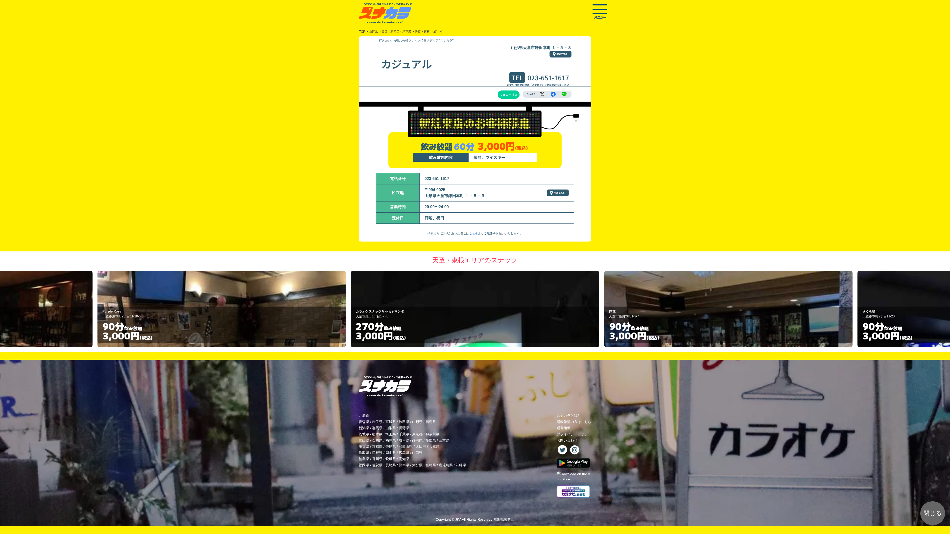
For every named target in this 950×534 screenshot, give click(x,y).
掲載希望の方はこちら (574, 422)
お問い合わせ (567, 440)
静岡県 (417, 440)
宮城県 (390, 422)
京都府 (377, 446)
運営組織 (563, 428)
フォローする (509, 94)
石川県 (377, 440)
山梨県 (390, 428)
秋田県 (404, 422)
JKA (458, 519)
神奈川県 (432, 434)
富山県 (364, 440)
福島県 (431, 422)
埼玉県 (390, 434)
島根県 (377, 453)
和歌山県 (406, 446)
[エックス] (542, 94)
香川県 (377, 459)
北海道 (364, 416)
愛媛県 (390, 459)
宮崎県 (431, 465)
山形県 (417, 422)
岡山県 (390, 453)
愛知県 (431, 440)
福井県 (390, 440)
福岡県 (364, 465)
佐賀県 (377, 465)
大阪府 (421, 446)
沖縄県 (461, 465)
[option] (221, 309)
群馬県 (377, 428)
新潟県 (364, 428)
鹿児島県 (446, 465)
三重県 (444, 440)
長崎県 (390, 465)
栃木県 (377, 434)
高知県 (404, 459)
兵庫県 (434, 446)
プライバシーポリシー (574, 434)
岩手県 (377, 422)
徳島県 (364, 459)
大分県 (417, 465)
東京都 (417, 434)
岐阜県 (404, 440)
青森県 (364, 422)
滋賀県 (364, 446)
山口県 (417, 453)
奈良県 (390, 446)
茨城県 (364, 434)
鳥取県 (364, 453)
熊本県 (404, 465)
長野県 (404, 428)
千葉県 (404, 434)
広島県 (404, 453)
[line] (564, 94)
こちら (473, 233)
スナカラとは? (568, 416)
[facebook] (553, 94)
